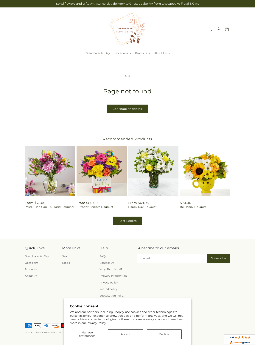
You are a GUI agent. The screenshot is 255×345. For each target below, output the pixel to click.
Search (66, 256)
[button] (122, 53)
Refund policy (108, 289)
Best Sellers (128, 221)
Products (31, 269)
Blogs (66, 262)
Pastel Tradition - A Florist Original (49, 207)
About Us (31, 276)
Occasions (31, 262)
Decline (164, 334)
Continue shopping (127, 109)
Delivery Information (113, 276)
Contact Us (106, 262)
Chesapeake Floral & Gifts (48, 332)
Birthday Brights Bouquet (95, 207)
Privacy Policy (96, 323)
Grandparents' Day (37, 256)
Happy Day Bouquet (142, 207)
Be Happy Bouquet (193, 207)
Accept (125, 334)
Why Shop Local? (110, 269)
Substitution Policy (112, 295)
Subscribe (218, 258)
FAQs (103, 256)
